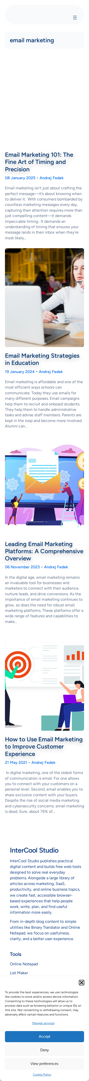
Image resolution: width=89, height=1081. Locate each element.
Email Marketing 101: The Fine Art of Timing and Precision (39, 162)
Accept (44, 1036)
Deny (44, 1050)
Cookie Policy (42, 1074)
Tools (15, 954)
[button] (81, 982)
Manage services (43, 1023)
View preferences (44, 1063)
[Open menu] (75, 18)
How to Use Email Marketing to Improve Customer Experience (44, 746)
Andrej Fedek (52, 178)
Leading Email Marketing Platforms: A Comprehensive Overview (44, 551)
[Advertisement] (44, 100)
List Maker (19, 973)
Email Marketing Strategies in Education (42, 359)
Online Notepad (24, 964)
